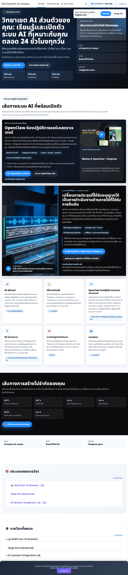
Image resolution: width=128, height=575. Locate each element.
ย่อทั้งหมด (119, 535)
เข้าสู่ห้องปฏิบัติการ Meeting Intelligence (84, 251)
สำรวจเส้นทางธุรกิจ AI (39, 65)
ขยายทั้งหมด (118, 478)
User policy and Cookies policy (64, 568)
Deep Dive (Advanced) (22, 494)
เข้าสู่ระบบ (122, 3)
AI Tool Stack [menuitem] (67, 3)
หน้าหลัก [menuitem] (41, 3)
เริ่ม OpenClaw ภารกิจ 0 (18, 173)
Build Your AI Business (26, 485)
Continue (64, 571)
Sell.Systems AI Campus (16, 3)
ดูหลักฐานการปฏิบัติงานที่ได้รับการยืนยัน (82, 258)
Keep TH (118, 13)
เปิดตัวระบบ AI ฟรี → (13, 65)
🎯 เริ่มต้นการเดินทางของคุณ (17, 424)
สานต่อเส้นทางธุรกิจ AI (15, 179)
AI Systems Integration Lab (26, 502)
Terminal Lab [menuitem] (52, 3)
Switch (106, 13)
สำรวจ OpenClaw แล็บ (45, 173)
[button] (86, 3)
